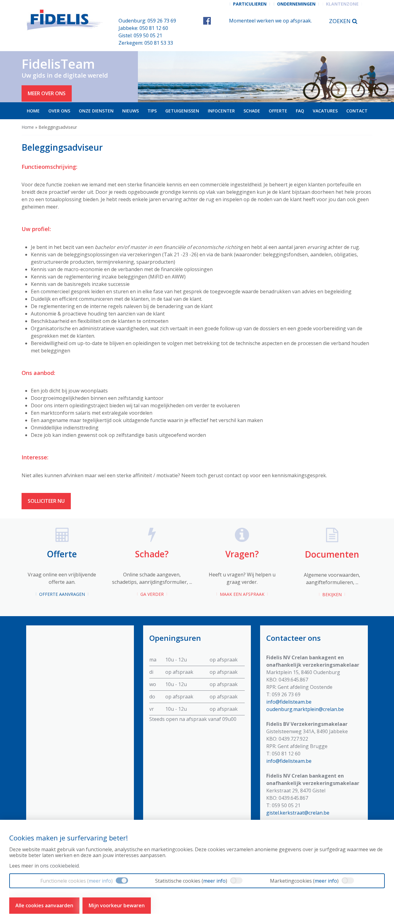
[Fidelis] (65, 20)
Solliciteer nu (46, 501)
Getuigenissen (182, 111)
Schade (251, 111)
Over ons (59, 111)
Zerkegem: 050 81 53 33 (146, 42)
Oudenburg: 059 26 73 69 (147, 20)
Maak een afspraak (242, 594)
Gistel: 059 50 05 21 (140, 35)
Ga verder (152, 594)
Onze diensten (96, 111)
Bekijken (332, 594)
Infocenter (221, 111)
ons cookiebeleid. (60, 865)
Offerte (278, 111)
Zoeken (340, 21)
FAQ (300, 111)
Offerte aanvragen (62, 594)
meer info (100, 880)
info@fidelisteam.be (289, 701)
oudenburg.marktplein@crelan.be (305, 709)
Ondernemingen (296, 4)
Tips (152, 111)
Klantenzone (342, 4)
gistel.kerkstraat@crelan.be (297, 812)
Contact (357, 111)
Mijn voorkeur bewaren (117, 905)
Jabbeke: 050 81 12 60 (143, 28)
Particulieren (250, 4)
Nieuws (130, 111)
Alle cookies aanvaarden (44, 905)
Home (33, 111)
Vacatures (325, 111)
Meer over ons (47, 93)
